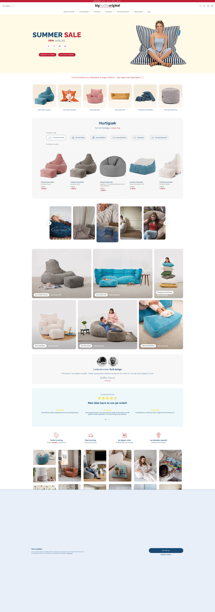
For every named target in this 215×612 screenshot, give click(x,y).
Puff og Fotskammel (161, 137)
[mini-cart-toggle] (212, 6)
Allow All (166, 550)
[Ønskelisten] (200, 6)
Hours (109, 1)
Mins (115, 1)
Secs (120, 1)
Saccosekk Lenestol (58, 137)
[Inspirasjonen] (204, 6)
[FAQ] (208, 6)
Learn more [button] (70, 553)
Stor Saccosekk (80, 137)
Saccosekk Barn (100, 137)
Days (104, 1)
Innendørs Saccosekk (47, 54)
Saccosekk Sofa (121, 137)
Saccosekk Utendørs (67, 54)
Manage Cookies (166, 554)
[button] (180, 172)
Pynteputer (140, 137)
